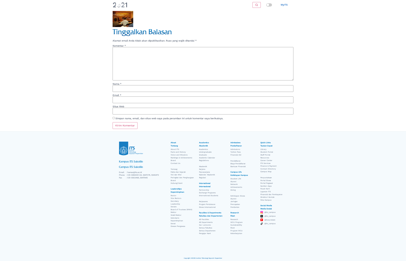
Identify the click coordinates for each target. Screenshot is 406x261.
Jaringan (234, 201)
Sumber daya (266, 186)
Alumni (233, 182)
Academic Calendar (207, 158)
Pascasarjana (204, 172)
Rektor (173, 212)
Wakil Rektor (176, 215)
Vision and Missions (179, 155)
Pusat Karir (265, 189)
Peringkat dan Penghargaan (182, 178)
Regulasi (202, 178)
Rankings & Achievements (181, 158)
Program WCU (236, 231)
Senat (173, 224)
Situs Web (118, 106)
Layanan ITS (265, 192)
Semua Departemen (207, 231)
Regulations (204, 160)
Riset (232, 228)
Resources (264, 158)
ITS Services (265, 163)
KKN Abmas (211, 5)
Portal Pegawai (266, 183)
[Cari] (256, 5)
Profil (199, 5)
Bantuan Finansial (238, 166)
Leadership (175, 204)
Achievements (236, 187)
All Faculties (204, 219)
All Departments (206, 222)
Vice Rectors (176, 198)
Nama (117, 84)
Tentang (174, 169)
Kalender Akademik (207, 175)
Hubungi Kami (176, 183)
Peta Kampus (266, 200)
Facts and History (178, 152)
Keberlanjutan (236, 233)
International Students (208, 196)
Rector (173, 196)
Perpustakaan (266, 178)
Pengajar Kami (205, 233)
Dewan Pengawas (178, 226)
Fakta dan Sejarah (178, 172)
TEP (223, 5)
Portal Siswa (265, 180)
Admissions (235, 149)
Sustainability (236, 225)
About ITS (175, 149)
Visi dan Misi (176, 175)
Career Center (266, 160)
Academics (203, 149)
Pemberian (234, 207)
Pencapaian (235, 204)
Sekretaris (175, 218)
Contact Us (175, 163)
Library (263, 149)
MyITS (284, 4)
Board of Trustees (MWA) (181, 210)
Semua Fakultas (205, 228)
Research (234, 219)
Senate (173, 207)
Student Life (235, 179)
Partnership (204, 190)
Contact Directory (268, 169)
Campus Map (266, 172)
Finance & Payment (268, 166)
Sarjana (202, 169)
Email (117, 95)
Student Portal (266, 152)
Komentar (119, 46)
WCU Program (236, 222)
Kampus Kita (186, 5)
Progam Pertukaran (207, 204)
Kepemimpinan (177, 221)
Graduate (203, 155)
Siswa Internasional (207, 207)
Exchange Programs (207, 193)
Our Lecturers (205, 225)
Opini (173, 5)
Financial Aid (235, 155)
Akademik (203, 166)
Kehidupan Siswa (237, 196)
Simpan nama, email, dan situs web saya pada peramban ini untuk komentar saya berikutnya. (169, 118)
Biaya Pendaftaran (238, 164)
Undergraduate (205, 152)
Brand (173, 160)
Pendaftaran (235, 161)
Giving (233, 190)
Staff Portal (265, 155)
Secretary (175, 201)
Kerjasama (203, 201)
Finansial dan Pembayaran (271, 194)
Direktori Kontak (267, 197)
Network (234, 184)
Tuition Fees (235, 152)
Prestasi (163, 5)
